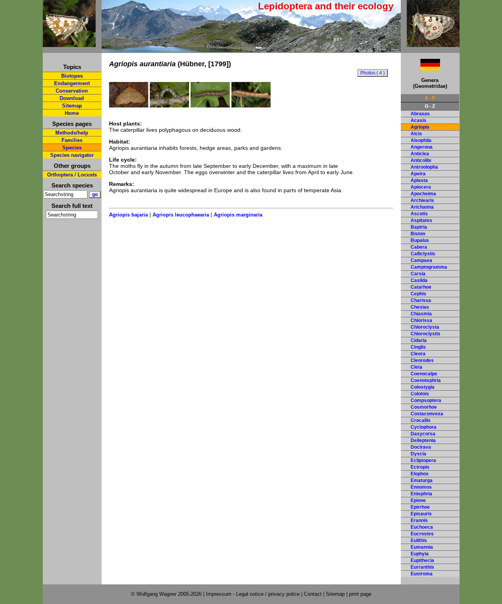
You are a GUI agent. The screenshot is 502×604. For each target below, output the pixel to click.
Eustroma (422, 574)
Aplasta (419, 180)
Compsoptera (426, 400)
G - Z (430, 106)
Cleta (416, 367)
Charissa (421, 300)
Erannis (419, 520)
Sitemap (72, 106)
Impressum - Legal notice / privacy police (253, 594)
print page (360, 594)
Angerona (422, 147)
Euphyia (420, 554)
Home (72, 113)
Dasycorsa (423, 434)
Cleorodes (422, 360)
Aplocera (421, 187)
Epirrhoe (420, 507)
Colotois (420, 394)
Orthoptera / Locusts (72, 175)
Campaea (421, 260)
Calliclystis (423, 254)
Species (72, 148)
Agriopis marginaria (238, 215)
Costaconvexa (427, 414)
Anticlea (420, 153)
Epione (418, 500)
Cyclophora (424, 427)
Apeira (418, 173)
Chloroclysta (425, 327)
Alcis (416, 133)
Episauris (421, 514)
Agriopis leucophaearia (181, 215)
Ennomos (421, 487)
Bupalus (420, 240)
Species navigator (72, 155)
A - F (430, 98)
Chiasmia (421, 314)
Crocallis (421, 420)
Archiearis (422, 200)
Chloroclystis (425, 334)
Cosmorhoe (424, 407)
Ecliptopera (423, 460)
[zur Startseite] (69, 43)
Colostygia (423, 387)
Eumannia (422, 547)
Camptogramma (429, 267)
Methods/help (71, 133)
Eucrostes (422, 534)
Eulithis (419, 540)
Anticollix (421, 160)
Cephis (418, 294)
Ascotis (419, 213)
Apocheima (423, 193)
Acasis (418, 120)
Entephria (421, 494)
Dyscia (418, 454)
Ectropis (420, 467)
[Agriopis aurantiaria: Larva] (251, 105)
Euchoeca (422, 527)
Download (72, 98)
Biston (418, 234)
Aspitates (421, 220)
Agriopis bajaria (128, 215)
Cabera (419, 247)
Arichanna (422, 207)
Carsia (418, 274)
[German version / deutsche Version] (420, 68)
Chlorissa (421, 320)
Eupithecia (422, 560)
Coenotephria (426, 380)
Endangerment (72, 83)
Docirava (421, 447)
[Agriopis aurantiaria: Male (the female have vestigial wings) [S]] (128, 105)
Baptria (419, 227)
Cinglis (418, 347)
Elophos (420, 474)
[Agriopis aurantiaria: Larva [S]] (210, 105)
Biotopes (72, 76)
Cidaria (419, 340)
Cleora (418, 354)
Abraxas (420, 113)
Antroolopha (424, 167)
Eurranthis (422, 567)
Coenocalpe (424, 374)
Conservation (72, 91)
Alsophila (421, 140)
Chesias (420, 307)
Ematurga (422, 480)
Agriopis (420, 127)
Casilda (419, 280)
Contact (313, 594)
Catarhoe (421, 287)
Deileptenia (423, 440)
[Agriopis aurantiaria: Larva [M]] (169, 105)
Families (72, 140)
